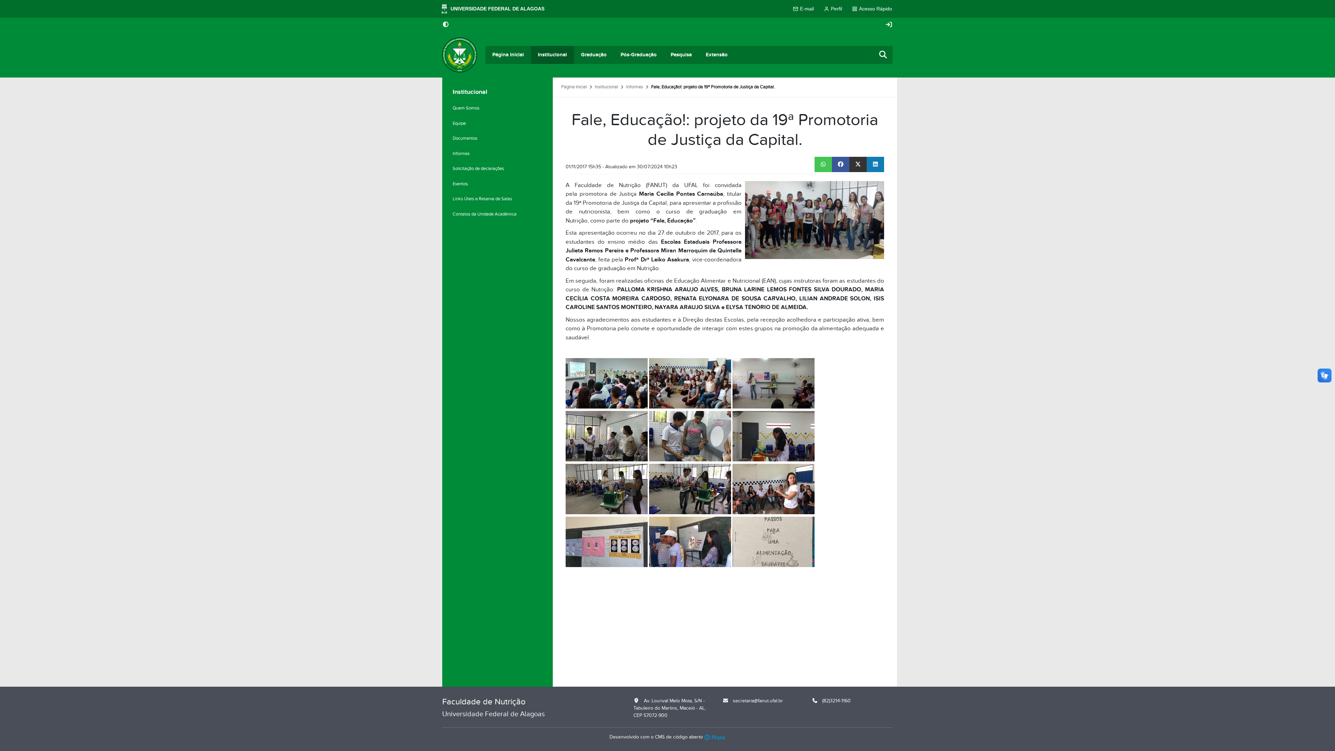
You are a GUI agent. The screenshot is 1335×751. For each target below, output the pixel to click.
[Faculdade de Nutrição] (459, 55)
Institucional (552, 54)
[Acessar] (889, 25)
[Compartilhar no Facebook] (840, 164)
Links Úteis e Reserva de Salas (482, 199)
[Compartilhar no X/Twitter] (858, 164)
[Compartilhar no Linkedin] (875, 164)
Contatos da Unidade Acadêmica (485, 214)
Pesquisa (681, 54)
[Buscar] (883, 55)
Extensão (717, 54)
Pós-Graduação (639, 54)
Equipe (459, 123)
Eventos (460, 184)
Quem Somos (466, 108)
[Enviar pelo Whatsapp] (823, 164)
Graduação (594, 54)
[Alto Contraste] (445, 25)
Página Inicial (508, 54)
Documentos (465, 138)
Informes (634, 87)
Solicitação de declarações (478, 168)
